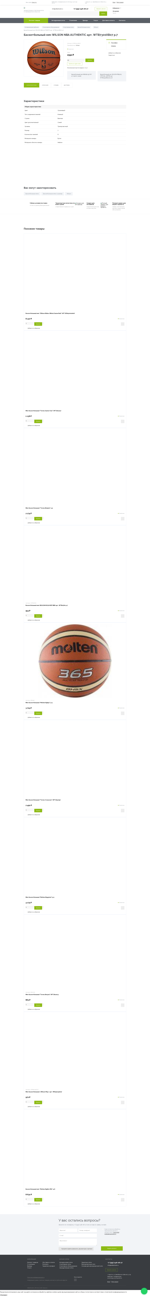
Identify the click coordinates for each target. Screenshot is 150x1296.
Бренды (85, 20)
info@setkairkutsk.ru (113, 1265)
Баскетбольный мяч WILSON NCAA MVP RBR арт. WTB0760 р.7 (47, 605)
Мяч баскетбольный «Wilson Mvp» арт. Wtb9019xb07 (44, 1092)
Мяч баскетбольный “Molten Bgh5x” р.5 (39, 702)
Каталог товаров (34, 20)
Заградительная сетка (66, 1268)
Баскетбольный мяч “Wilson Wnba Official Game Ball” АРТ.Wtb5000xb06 (50, 313)
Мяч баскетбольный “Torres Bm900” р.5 (39, 508)
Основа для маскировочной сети (92, 1266)
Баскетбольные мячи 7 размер (52, 194)
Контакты (122, 20)
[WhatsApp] (144, 1291)
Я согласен (4, 1295)
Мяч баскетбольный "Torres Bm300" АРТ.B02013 (42, 994)
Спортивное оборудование (68, 1266)
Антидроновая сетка (58, 20)
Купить (38, 324)
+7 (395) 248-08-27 (80, 9)
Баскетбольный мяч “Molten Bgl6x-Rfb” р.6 (40, 1189)
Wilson (78, 45)
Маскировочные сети (88, 1264)
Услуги (96, 20)
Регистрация (120, 2)
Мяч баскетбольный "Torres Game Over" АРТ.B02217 (43, 411)
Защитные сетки (87, 1262)
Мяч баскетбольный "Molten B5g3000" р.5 (40, 897)
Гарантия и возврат (49, 1266)
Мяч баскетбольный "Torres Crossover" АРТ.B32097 (43, 800)
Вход (114, 2)
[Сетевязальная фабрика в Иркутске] (36, 7)
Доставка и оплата (108, 20)
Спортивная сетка (65, 1264)
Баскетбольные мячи (32, 194)
